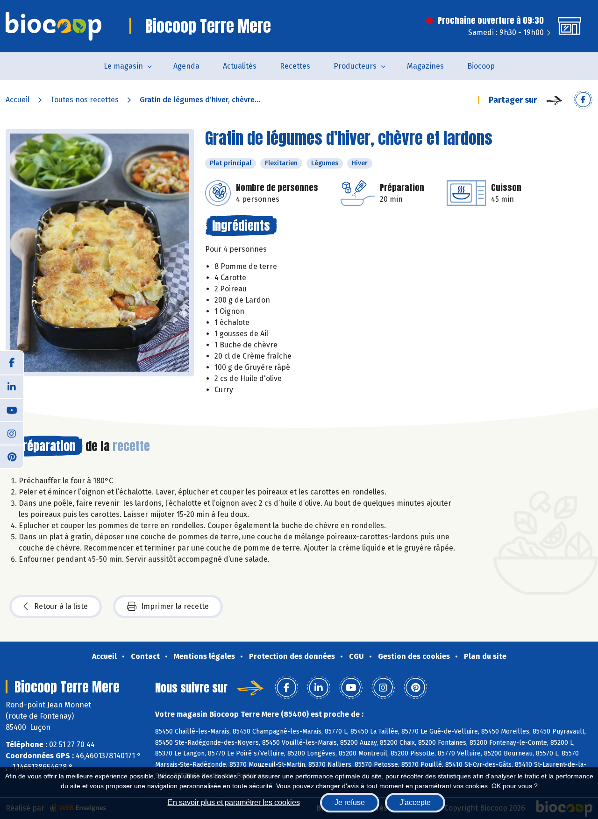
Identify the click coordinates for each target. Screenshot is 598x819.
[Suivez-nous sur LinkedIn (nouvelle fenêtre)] (11, 386)
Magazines (425, 66)
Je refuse (350, 802)
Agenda (186, 66)
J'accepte (415, 802)
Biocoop (481, 66)
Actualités (239, 66)
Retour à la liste (61, 606)
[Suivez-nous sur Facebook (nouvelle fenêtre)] (11, 362)
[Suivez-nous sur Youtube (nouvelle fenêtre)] (11, 409)
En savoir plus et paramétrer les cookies (234, 802)
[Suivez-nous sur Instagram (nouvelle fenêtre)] (11, 433)
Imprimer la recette (175, 606)
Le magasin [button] (123, 66)
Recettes (295, 66)
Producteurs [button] (355, 66)
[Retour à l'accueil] (53, 26)
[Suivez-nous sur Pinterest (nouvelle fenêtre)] (11, 456)
